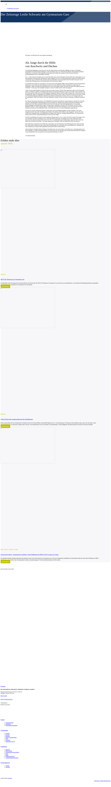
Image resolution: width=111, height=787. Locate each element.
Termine (7, 765)
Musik (6, 755)
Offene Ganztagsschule (11, 737)
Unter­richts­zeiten (9, 722)
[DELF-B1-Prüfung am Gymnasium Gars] (28, 187)
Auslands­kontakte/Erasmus (11, 757)
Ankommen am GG (10, 741)
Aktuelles (7, 767)
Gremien (7, 734)
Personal (7, 733)
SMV (6, 738)
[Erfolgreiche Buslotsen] (28, 327)
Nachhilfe (7, 740)
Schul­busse (8, 724)
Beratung (7, 736)
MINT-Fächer (8, 751)
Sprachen (7, 749)
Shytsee (10, 778)
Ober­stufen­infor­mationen (11, 725)
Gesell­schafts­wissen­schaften (12, 752)
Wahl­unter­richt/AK (10, 756)
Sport (6, 753)
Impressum (96, 780)
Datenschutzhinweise (105, 780)
